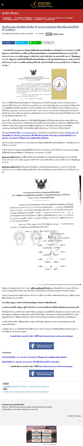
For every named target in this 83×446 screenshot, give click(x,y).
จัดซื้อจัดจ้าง (17, 386)
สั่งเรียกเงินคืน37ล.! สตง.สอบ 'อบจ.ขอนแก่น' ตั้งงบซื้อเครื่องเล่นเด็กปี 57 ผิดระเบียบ (30, 362)
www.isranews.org (28, 133)
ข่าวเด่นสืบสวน (44, 386)
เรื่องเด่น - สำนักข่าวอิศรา (30, 386)
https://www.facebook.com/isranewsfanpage (56, 366)
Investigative (8, 386)
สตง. (47, 392)
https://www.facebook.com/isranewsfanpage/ (56, 336)
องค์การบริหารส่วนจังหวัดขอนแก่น (14, 392)
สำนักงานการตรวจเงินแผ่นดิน (35, 392)
